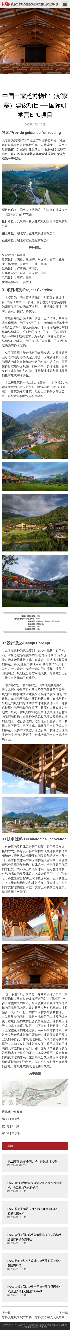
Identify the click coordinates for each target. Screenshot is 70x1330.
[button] (65, 4)
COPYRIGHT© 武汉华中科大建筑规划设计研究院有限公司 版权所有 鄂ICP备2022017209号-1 (35, 1325)
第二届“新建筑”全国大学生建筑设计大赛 (32, 1161)
